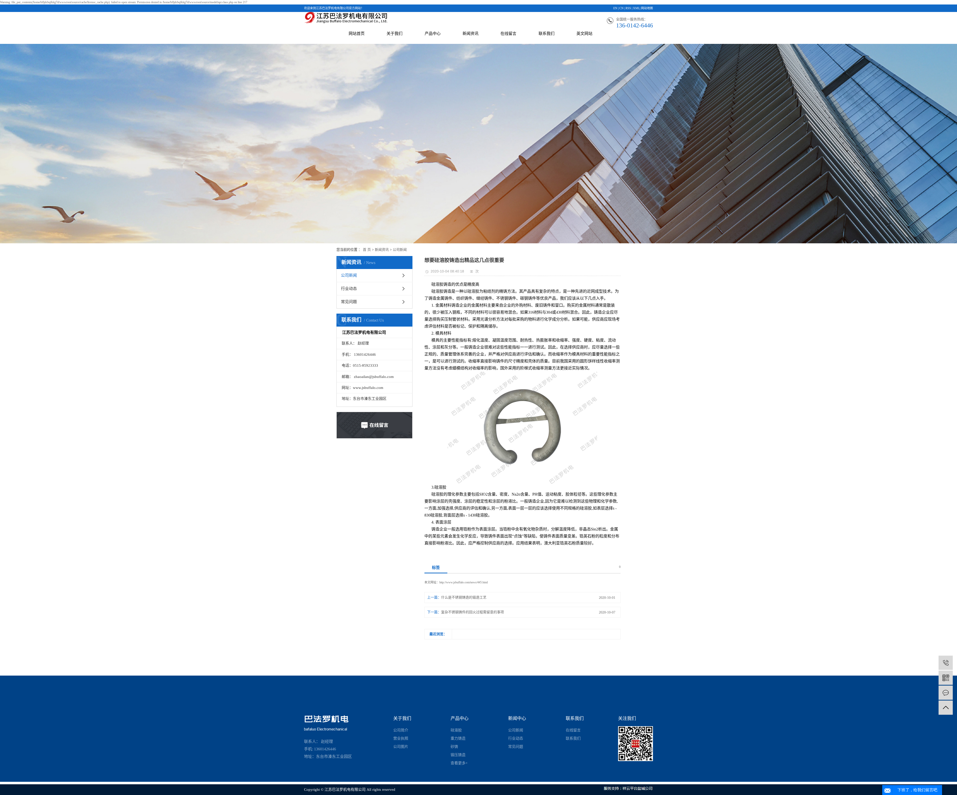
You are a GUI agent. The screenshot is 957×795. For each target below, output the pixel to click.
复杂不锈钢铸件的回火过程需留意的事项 (472, 612)
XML (636, 8)
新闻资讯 (470, 33)
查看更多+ (459, 763)
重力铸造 (458, 738)
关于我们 (394, 33)
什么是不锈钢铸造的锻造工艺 (463, 597)
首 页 (367, 250)
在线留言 (508, 33)
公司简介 (400, 730)
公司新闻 (400, 250)
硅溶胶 (456, 730)
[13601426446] (946, 663)
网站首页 (357, 33)
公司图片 (400, 747)
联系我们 (547, 33)
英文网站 (584, 33)
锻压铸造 (458, 755)
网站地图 (647, 8)
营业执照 (400, 738)
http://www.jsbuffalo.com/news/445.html (463, 582)
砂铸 (454, 747)
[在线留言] (946, 693)
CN (621, 8)
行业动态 (349, 288)
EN (615, 8)
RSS (628, 8)
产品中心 (433, 33)
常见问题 (349, 302)
